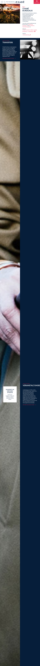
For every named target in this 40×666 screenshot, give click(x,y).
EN (13, 1)
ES (11, 1)
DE (9, 1)
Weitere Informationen (8, 58)
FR (6, 1)
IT (8, 1)
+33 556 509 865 (25, 34)
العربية (15, 1)
